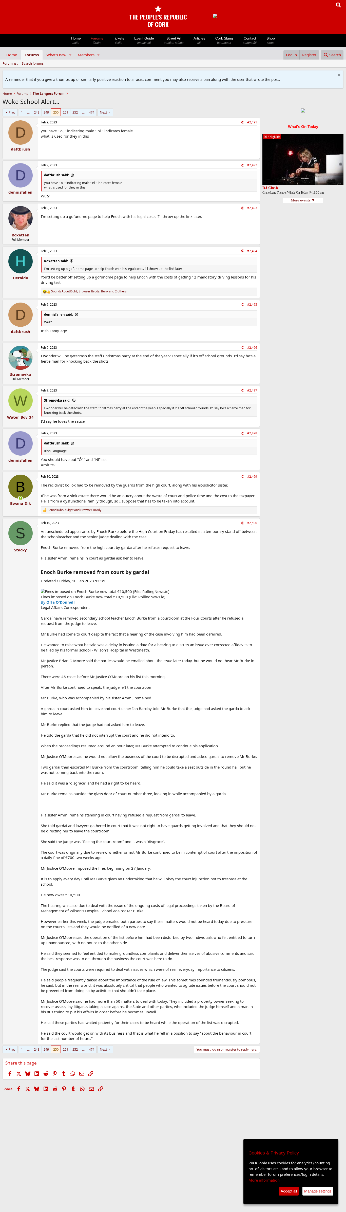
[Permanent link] (151, 572)
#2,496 (252, 347)
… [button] (28, 112)
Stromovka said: (57, 400)
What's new (56, 54)
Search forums (33, 63)
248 (36, 112)
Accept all (289, 1191)
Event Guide (144, 40)
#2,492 (252, 165)
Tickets (118, 40)
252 (75, 112)
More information (264, 1180)
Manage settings (318, 1191)
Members (86, 54)
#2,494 (252, 251)
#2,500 (252, 523)
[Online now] (20, 498)
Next (103, 112)
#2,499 (252, 476)
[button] (70, 55)
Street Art (174, 40)
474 (91, 112)
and (74, 510)
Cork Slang (224, 40)
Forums (97, 40)
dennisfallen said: (58, 314)
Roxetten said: (56, 261)
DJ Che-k (270, 188)
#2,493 (252, 208)
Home (76, 40)
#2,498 (252, 433)
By (58, 602)
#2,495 (252, 304)
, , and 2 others (89, 291)
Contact (250, 40)
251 (65, 112)
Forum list (10, 63)
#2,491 (252, 122)
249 (46, 112)
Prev (12, 112)
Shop (270, 40)
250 (56, 112)
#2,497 (252, 390)
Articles (199, 40)
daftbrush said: (56, 175)
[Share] (242, 122)
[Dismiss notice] (338, 75)
